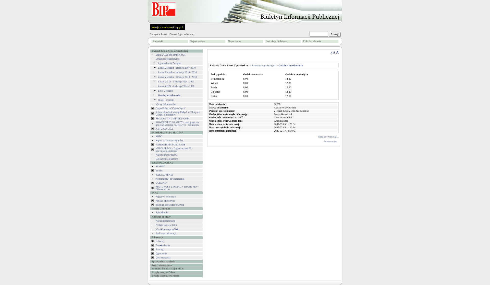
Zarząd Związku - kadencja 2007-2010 (177, 68)
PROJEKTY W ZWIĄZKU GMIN (173, 118)
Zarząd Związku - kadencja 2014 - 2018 (177, 77)
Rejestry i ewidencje (166, 196)
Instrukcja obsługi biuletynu (170, 205)
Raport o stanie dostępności (169, 140)
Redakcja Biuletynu (165, 201)
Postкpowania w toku (166, 225)
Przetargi (160, 249)
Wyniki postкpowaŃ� (167, 229)
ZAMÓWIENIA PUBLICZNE (171, 144)
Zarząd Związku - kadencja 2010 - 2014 (177, 72)
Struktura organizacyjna (167, 59)
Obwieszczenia (163, 257)
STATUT (160, 166)
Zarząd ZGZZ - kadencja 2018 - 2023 (176, 81)
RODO (159, 136)
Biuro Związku (165, 91)
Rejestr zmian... (331, 141)
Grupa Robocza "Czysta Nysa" (171, 108)
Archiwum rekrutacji (166, 233)
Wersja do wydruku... (328, 136)
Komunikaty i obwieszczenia (170, 179)
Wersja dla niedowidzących (167, 27)
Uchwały (160, 241)
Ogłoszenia (161, 253)
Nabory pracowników (166, 155)
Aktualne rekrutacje (165, 221)
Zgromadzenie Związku (169, 63)
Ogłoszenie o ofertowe (167, 159)
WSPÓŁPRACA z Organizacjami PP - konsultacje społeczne (174, 149)
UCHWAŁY (162, 183)
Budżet (159, 170)
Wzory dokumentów (166, 104)
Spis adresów (162, 212)
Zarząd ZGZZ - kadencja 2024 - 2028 (176, 86)
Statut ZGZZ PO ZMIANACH (171, 55)
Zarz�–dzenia (163, 245)
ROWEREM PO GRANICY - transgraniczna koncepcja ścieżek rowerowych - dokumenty (177, 123)
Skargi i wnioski (166, 100)
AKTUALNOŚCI (164, 129)
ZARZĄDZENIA (164, 175)
